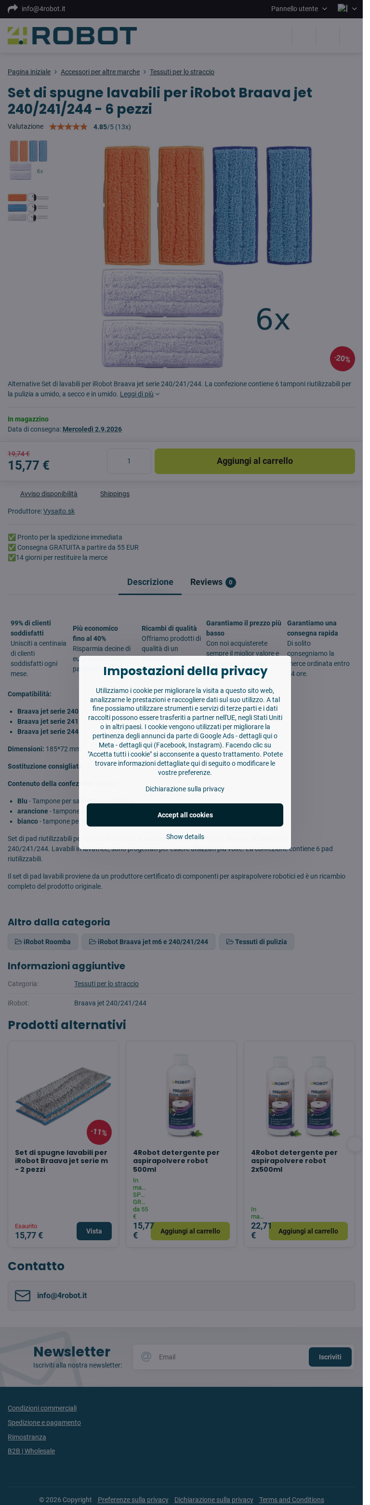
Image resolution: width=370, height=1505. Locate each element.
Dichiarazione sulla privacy (185, 789)
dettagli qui (255, 736)
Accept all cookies (185, 815)
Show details (185, 837)
